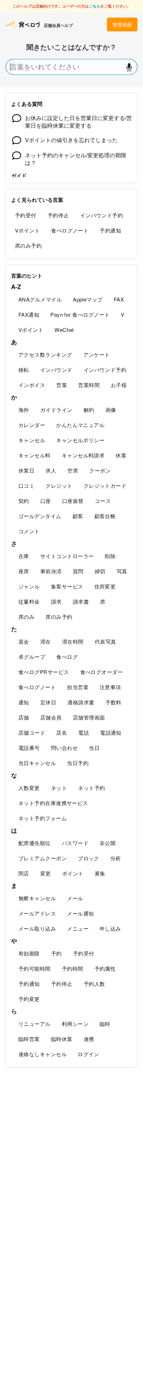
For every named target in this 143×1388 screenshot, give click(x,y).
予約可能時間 (34, 968)
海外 (23, 409)
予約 (56, 953)
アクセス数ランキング (45, 354)
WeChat (64, 329)
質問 (78, 571)
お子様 (119, 384)
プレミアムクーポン (42, 858)
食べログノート (70, 230)
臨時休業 (62, 1038)
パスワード (75, 842)
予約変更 (29, 998)
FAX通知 (28, 314)
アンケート (96, 354)
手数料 (113, 702)
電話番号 (29, 747)
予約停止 (58, 215)
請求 (56, 601)
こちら (94, 6)
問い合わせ (64, 747)
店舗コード (31, 732)
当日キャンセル (37, 762)
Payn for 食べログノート (80, 314)
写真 (122, 571)
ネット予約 (91, 787)
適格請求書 (80, 702)
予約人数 (94, 983)
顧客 (78, 515)
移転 (23, 369)
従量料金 (29, 601)
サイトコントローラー (67, 555)
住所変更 (105, 586)
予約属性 (105, 968)
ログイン (88, 1054)
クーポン (100, 470)
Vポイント (27, 230)
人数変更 (29, 787)
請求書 (81, 601)
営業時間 (89, 384)
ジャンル (29, 586)
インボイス (31, 384)
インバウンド (56, 369)
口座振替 (73, 500)
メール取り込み (37, 928)
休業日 (26, 470)
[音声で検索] (129, 67)
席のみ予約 (28, 245)
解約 (89, 409)
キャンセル (31, 440)
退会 (23, 641)
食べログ (67, 656)
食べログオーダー (101, 671)
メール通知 (80, 913)
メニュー (78, 928)
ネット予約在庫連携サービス (53, 802)
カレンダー (31, 424)
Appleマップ (88, 299)
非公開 (108, 842)
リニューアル (34, 1023)
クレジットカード (105, 485)
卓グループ (31, 656)
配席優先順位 (34, 842)
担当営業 (78, 687)
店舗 (23, 717)
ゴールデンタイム (39, 515)
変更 (45, 873)
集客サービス (67, 586)
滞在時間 (73, 641)
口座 (45, 500)
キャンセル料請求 (83, 455)
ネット (59, 787)
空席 (72, 470)
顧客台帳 (105, 515)
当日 (94, 747)
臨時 (105, 1023)
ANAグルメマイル (40, 299)
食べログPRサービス (43, 671)
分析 (115, 858)
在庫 (23, 555)
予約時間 (72, 968)
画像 (111, 409)
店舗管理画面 (89, 717)
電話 (83, 732)
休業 (121, 455)
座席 (23, 571)
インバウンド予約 (101, 215)
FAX (119, 299)
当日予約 (78, 762)
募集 (100, 873)
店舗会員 (51, 717)
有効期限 (29, 953)
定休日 (48, 702)
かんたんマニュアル (80, 424)
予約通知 (110, 230)
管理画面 (122, 24)
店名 (61, 732)
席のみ (26, 616)
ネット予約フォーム (42, 818)
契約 (23, 500)
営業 (61, 384)
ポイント (73, 873)
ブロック (88, 858)
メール (75, 898)
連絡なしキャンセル (42, 1054)
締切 (100, 571)
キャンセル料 (34, 455)
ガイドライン (56, 409)
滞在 (45, 641)
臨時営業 (29, 1038)
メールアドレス (37, 913)
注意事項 (110, 687)
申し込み (110, 928)
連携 (89, 1038)
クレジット (58, 485)
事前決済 (51, 571)
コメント (29, 531)
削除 (110, 555)
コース (103, 500)
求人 (50, 470)
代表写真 (105, 641)
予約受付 (25, 215)
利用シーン (75, 1023)
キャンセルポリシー (80, 440)
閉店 (23, 873)
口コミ (26, 485)
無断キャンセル (37, 898)
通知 (23, 702)
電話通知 (110, 732)
